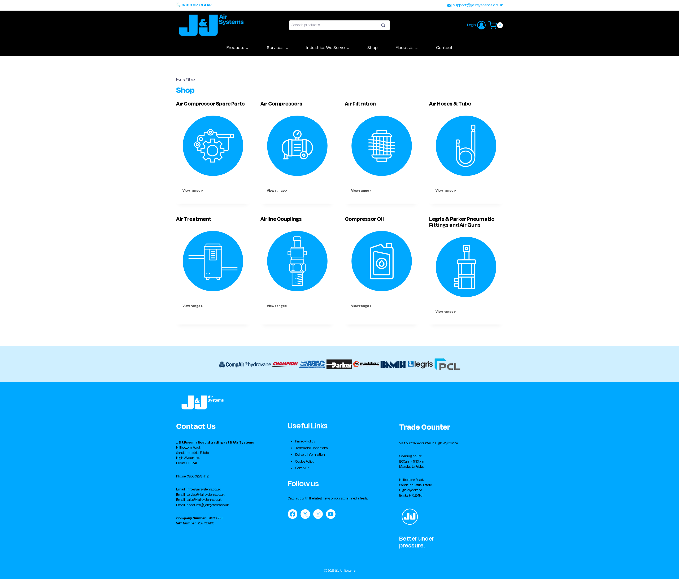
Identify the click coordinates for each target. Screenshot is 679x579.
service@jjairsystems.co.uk (205, 494)
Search (385, 26)
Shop (372, 48)
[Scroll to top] (667, 570)
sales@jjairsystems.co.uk (204, 499)
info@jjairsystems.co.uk (203, 489)
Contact (444, 48)
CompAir (301, 468)
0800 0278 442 (196, 5)
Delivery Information (310, 454)
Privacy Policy (305, 441)
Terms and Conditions (311, 448)
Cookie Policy (304, 461)
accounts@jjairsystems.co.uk (208, 505)
